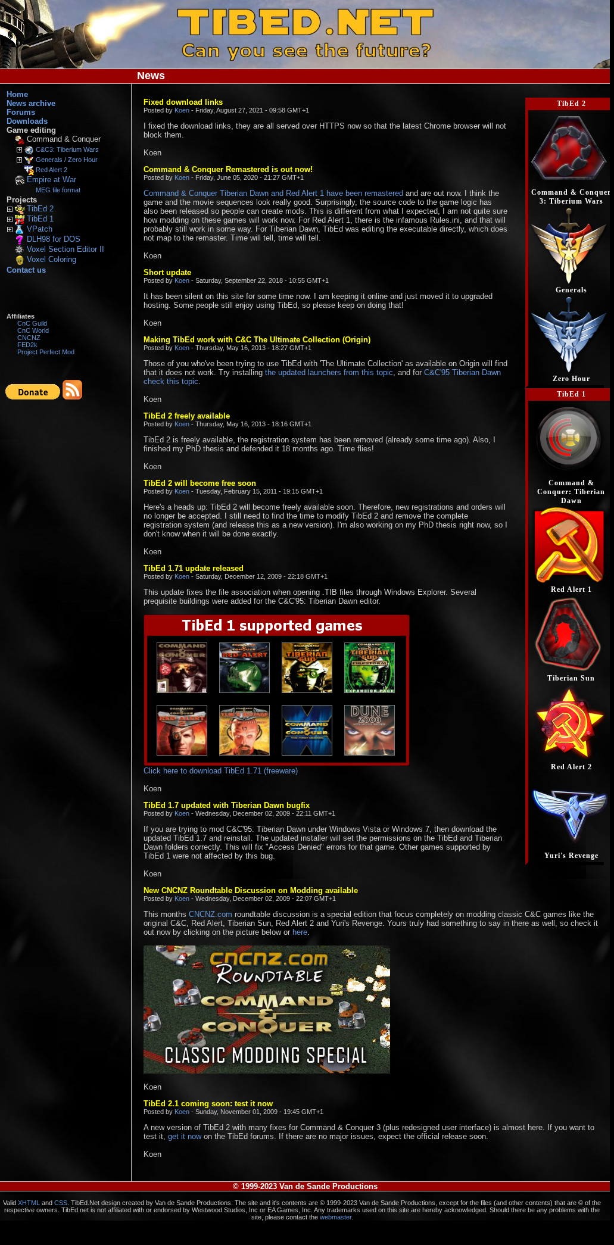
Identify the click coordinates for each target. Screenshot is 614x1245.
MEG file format (58, 190)
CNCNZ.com (210, 914)
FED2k (27, 344)
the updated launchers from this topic (329, 372)
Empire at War (51, 179)
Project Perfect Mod (45, 351)
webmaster (335, 1217)
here (299, 932)
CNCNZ (28, 337)
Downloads (27, 121)
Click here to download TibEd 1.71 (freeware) (221, 770)
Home (17, 94)
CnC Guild (32, 323)
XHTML (29, 1202)
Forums (21, 112)
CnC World (33, 330)
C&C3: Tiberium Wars (67, 149)
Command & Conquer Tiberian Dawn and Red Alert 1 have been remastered (273, 193)
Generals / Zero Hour (67, 159)
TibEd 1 (40, 218)
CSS (60, 1202)
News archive (31, 103)
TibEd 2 (40, 208)
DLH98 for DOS (53, 239)
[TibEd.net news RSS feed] (72, 396)
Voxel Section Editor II (65, 249)
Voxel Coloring (51, 259)
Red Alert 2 (51, 169)
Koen (181, 110)
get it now (184, 1136)
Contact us (26, 270)
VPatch (39, 228)
